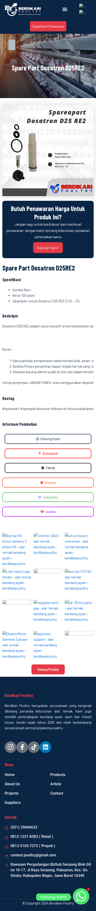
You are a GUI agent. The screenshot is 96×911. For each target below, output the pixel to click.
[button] (65, 9)
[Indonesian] (82, 12)
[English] (83, 6)
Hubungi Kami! (48, 247)
